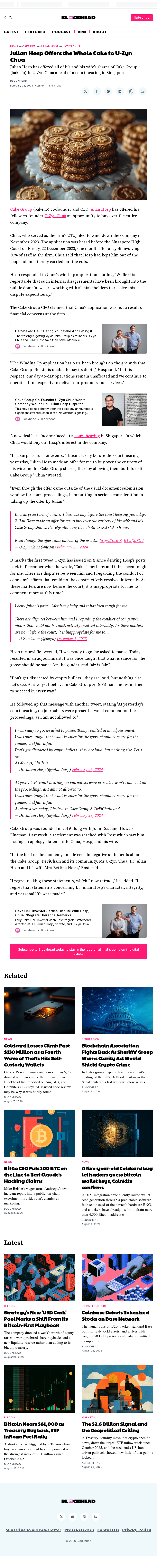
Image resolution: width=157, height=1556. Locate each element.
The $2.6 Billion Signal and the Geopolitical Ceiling (115, 1427)
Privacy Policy (136, 1529)
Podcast (61, 31)
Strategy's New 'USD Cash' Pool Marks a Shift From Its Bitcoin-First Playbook (36, 1318)
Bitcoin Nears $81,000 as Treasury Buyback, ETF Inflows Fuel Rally (34, 1430)
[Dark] (5, 18)
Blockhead (18, 80)
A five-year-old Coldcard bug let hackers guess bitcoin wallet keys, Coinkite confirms (117, 1178)
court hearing (87, 436)
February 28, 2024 (72, 547)
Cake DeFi (29, 46)
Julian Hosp (49, 46)
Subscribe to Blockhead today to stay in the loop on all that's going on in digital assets (78, 951)
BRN (82, 31)
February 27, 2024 (87, 769)
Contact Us (108, 1529)
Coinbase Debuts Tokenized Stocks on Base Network (115, 1315)
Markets (88, 1417)
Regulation (90, 1039)
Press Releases (79, 1529)
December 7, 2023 (72, 638)
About (100, 31)
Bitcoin (10, 1306)
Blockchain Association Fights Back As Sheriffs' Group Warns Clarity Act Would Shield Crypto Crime (117, 1055)
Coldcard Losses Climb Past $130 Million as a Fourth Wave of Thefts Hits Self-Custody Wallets (37, 1055)
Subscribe (142, 17)
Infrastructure (94, 1306)
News (14, 46)
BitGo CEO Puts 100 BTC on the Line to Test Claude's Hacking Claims (35, 1174)
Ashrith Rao (91, 1462)
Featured (35, 31)
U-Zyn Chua (72, 46)
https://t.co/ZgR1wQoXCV (122, 540)
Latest (11, 31)
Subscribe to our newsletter (33, 1529)
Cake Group (21, 209)
